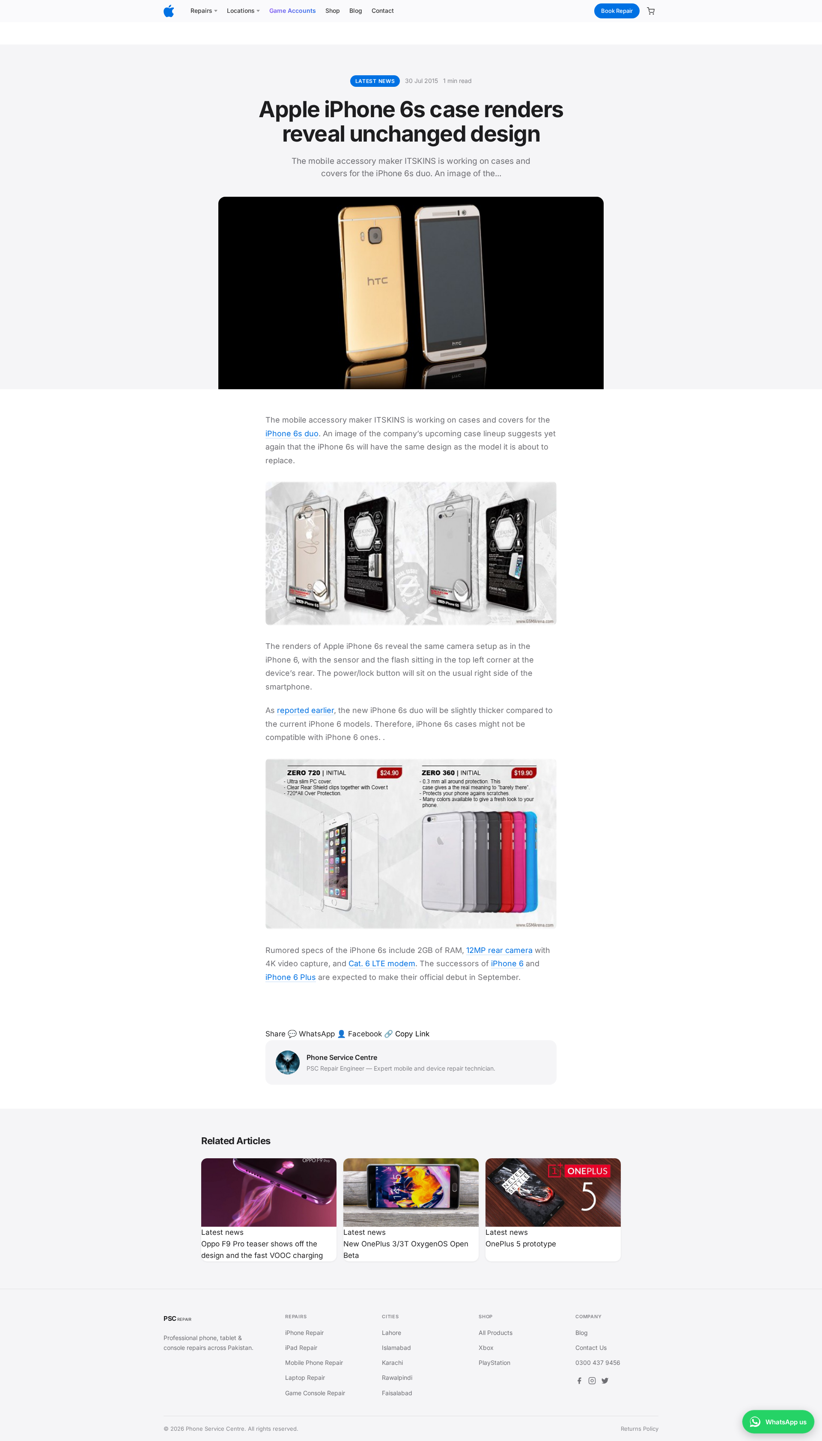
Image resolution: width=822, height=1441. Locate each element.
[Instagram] (592, 1382)
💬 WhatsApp (311, 1034)
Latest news (375, 81)
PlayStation (494, 1362)
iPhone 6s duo (292, 433)
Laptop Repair (305, 1377)
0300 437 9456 (597, 1362)
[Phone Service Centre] (169, 11)
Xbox (486, 1347)
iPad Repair (301, 1347)
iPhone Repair (304, 1332)
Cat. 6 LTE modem (381, 963)
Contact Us (591, 1347)
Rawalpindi (397, 1377)
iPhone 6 (507, 963)
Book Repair (617, 10)
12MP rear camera (499, 950)
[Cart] (650, 11)
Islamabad (396, 1347)
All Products (495, 1332)
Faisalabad (397, 1393)
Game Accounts (292, 10)
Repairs (201, 10)
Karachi (392, 1362)
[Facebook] (579, 1382)
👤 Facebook (359, 1034)
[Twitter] (605, 1382)
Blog (355, 10)
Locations (241, 10)
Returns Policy (639, 1428)
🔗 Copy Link (406, 1034)
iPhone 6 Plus (290, 977)
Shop (332, 10)
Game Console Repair (315, 1393)
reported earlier (305, 710)
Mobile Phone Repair (314, 1362)
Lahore (391, 1332)
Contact (383, 10)
